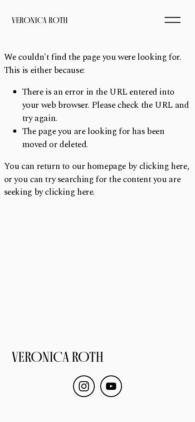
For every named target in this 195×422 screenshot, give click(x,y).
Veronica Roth (40, 20)
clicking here (163, 166)
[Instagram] (84, 386)
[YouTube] (111, 386)
